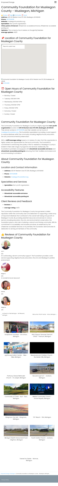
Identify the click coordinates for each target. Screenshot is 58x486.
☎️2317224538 (5, 83)
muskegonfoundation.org (10, 132)
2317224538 (10, 19)
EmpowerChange (7, 2)
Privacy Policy (5, 480)
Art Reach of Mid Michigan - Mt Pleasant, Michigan (13, 314)
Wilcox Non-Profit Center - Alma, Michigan (44, 314)
